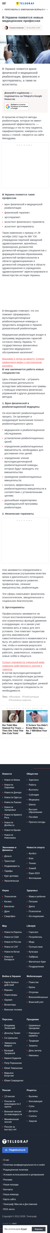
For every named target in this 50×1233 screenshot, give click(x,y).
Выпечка (33, 1096)
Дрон (7, 911)
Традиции (34, 1041)
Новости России (12, 942)
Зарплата (34, 780)
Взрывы (8, 990)
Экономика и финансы (9, 848)
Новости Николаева (10, 836)
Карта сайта (9, 1199)
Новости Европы (13, 932)
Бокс (31, 858)
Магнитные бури (37, 961)
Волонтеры (10, 1005)
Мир (4, 926)
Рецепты (32, 1090)
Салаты (33, 1116)
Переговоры (10, 995)
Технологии (10, 896)
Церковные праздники (35, 1026)
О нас (6, 1160)
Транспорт (9, 861)
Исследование (36, 916)
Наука (5, 890)
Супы (31, 1106)
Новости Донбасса (9, 823)
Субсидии (34, 795)
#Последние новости (20, 700)
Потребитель (35, 937)
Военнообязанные (38, 997)
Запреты (33, 1045)
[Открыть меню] (4, 3)
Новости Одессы (13, 797)
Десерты (33, 1111)
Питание (33, 901)
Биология (9, 906)
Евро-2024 (34, 873)
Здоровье (32, 890)
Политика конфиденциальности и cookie (24, 1165)
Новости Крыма (12, 830)
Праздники (33, 1019)
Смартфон (9, 916)
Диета (32, 906)
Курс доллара (11, 876)
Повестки (33, 982)
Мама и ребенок (37, 896)
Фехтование (35, 878)
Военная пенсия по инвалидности (13, 1112)
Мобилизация (34, 976)
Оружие (8, 1000)
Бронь (32, 987)
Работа (32, 785)
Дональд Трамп (12, 1033)
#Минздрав (14, 697)
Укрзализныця (11, 881)
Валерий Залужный (9, 1051)
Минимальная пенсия (11, 1120)
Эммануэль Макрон (10, 1044)
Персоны (7, 1019)
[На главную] (25, 3)
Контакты (8, 1189)
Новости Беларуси (9, 958)
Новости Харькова (9, 786)
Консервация (35, 1101)
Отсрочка (33, 992)
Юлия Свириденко (13, 1080)
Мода (31, 942)
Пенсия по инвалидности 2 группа (12, 1104)
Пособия (33, 817)
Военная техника (13, 1009)
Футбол (32, 853)
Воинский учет (36, 1002)
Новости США (11, 937)
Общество (32, 774)
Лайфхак (33, 957)
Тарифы (8, 871)
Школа (32, 804)
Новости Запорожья (10, 808)
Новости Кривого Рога (13, 816)
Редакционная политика (15, 1170)
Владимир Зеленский (9, 1026)
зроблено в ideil (9, 1224)
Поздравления (36, 966)
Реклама (7, 1179)
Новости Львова (12, 802)
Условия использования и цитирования (23, 1174)
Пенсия (6, 1090)
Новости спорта (36, 847)
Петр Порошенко (13, 1063)
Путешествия (36, 947)
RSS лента (9, 1209)
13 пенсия (9, 1096)
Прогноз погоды (37, 822)
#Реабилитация (30, 697)
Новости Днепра (12, 792)
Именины (34, 1055)
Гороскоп (33, 932)
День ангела (35, 1050)
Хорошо (39, 1229)
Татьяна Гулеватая (16, 28)
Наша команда (11, 1194)
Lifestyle (31, 926)
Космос (8, 901)
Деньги (8, 856)
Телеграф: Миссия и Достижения (20, 1204)
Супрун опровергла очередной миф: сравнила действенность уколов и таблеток (23, 666)
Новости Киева (12, 780)
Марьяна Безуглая (9, 1074)
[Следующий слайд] (47, 9)
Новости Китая (12, 952)
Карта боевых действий (11, 983)
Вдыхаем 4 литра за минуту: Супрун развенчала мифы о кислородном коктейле (23, 362)
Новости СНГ (11, 947)
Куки (23, 1229)
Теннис (32, 863)
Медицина (34, 799)
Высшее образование (35, 810)
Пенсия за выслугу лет (10, 1128)
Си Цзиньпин (11, 1038)
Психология (35, 911)
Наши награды (11, 1184)
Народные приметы (34, 1034)
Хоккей (32, 868)
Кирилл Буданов (12, 1058)
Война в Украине (11, 976)
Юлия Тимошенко (13, 1068)
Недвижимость (12, 866)
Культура (33, 952)
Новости (7, 774)
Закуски (33, 1121)
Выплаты (33, 789)
